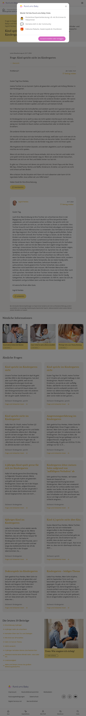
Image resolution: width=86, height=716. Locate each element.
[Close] (66, 6)
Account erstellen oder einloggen (52, 39)
